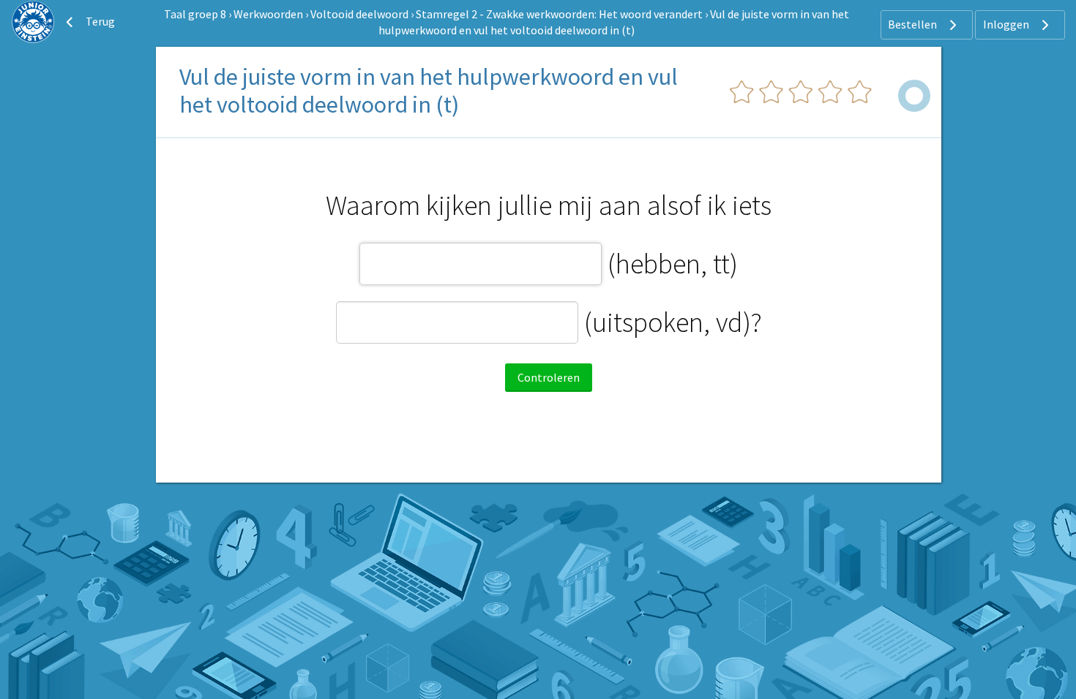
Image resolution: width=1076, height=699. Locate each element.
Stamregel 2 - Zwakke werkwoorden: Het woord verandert (559, 14)
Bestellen (913, 24)
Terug (99, 21)
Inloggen (1007, 24)
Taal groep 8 (195, 14)
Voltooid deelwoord (359, 14)
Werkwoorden (268, 14)
